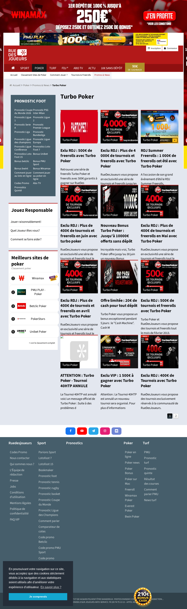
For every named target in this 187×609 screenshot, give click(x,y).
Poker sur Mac (131, 481)
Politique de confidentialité (19, 511)
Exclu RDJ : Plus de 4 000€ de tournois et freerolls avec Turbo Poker (118, 158)
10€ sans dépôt (111, 68)
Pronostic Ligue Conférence (22, 148)
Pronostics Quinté (20, 189)
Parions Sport (47, 452)
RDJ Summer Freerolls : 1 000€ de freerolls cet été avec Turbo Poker (159, 158)
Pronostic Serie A (22, 126)
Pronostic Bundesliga (39, 133)
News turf (150, 500)
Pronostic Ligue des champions (22, 141)
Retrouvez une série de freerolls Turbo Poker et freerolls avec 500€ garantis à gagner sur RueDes (78, 176)
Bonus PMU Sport (39, 162)
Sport (24, 68)
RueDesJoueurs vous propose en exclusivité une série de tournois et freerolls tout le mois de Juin (79, 256)
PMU (147, 452)
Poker (39, 68)
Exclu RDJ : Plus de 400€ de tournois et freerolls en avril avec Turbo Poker (77, 308)
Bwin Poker (132, 516)
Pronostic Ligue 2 (41, 119)
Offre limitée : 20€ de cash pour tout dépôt (119, 303)
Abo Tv (78, 68)
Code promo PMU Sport (50, 550)
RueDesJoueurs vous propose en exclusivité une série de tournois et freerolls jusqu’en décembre (119, 181)
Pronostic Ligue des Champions (48, 512)
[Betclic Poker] (35, 306)
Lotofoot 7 (45, 458)
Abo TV (37, 183)
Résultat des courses (151, 481)
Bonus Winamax (41, 168)
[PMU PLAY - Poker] (35, 292)
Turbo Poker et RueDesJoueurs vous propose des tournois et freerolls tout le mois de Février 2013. (159, 326)
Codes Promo (21, 183)
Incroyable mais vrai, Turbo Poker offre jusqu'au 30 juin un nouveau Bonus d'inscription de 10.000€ (118, 256)
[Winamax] (35, 278)
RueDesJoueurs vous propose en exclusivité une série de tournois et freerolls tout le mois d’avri (159, 256)
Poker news (132, 462)
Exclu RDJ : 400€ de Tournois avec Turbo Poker (159, 381)
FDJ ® (65, 68)
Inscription (155, 48)
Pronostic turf (150, 460)
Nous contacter (20, 458)
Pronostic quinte (150, 471)
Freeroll (130, 489)
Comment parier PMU (151, 491)
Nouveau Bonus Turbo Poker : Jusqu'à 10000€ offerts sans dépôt (116, 233)
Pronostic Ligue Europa (41, 141)
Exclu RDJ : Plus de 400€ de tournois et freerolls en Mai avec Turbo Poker (159, 233)
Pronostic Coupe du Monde (49, 502)
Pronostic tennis (49, 482)
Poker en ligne (130, 454)
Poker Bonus (129, 471)
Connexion (172, 48)
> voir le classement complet (42, 343)
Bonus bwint (21, 168)
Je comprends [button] (38, 596)
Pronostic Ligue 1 (22, 119)
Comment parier (49, 521)
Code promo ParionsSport (47, 560)
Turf (52, 68)
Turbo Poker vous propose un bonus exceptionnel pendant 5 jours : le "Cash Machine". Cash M (119, 321)
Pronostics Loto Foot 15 (23, 155)
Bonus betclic (21, 161)
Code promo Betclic (46, 539)
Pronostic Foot (30, 101)
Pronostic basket (49, 494)
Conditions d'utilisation (17, 494)
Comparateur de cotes (49, 529)
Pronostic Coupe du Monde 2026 (23, 111)
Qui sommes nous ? (22, 464)
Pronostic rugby (49, 488)
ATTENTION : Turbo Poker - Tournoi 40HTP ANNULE (77, 381)
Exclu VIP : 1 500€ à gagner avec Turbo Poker (117, 381)
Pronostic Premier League (41, 126)
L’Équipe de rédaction (17, 472)
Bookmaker (46, 470)
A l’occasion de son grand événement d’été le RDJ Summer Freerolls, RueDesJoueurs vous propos (159, 181)
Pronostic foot (48, 476)
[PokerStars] (35, 318)
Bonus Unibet (40, 154)
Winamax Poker (131, 497)
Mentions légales (20, 503)
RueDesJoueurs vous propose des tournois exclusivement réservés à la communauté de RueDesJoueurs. (159, 401)
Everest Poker (129, 508)
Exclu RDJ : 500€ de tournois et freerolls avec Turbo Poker (158, 306)
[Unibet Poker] (35, 331)
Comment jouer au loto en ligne (23, 174)
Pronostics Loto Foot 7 (41, 148)
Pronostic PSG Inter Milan (40, 111)
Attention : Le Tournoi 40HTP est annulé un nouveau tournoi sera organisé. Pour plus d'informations (119, 401)
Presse (14, 480)
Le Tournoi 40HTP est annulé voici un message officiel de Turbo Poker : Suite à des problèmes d (78, 401)
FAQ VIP (15, 519)
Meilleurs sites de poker (30, 261)
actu (92, 68)
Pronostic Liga (22, 132)
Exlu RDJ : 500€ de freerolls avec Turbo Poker (78, 156)
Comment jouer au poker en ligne (41, 176)
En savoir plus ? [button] (51, 587)
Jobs (13, 486)
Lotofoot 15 (46, 464)
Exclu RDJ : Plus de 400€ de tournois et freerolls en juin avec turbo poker (78, 233)
